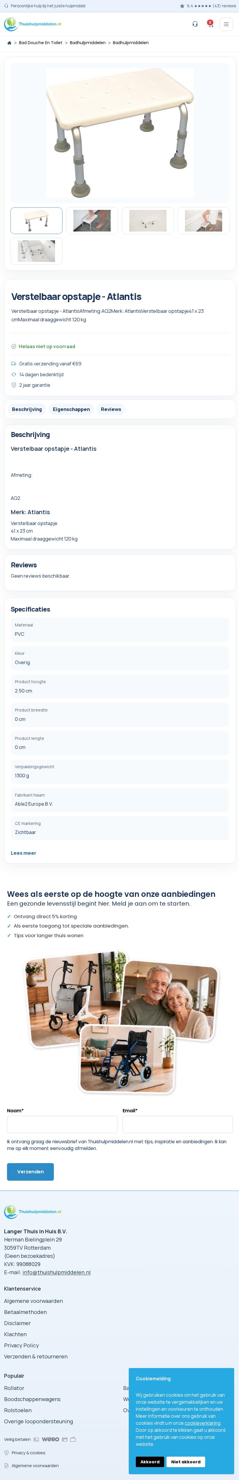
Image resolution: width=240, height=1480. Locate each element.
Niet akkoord (185, 1462)
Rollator (14, 1387)
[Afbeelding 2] (92, 220)
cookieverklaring (202, 1423)
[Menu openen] (226, 24)
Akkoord (150, 1462)
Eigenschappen (71, 409)
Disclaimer (17, 1323)
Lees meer (23, 852)
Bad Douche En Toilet (40, 43)
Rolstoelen (18, 1410)
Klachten (15, 1334)
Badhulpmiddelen (88, 43)
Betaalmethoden (25, 1311)
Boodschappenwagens (32, 1399)
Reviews (111, 409)
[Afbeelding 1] (36, 220)
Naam (15, 1110)
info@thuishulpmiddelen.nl (57, 1272)
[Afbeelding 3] (148, 220)
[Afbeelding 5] (36, 251)
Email (130, 1110)
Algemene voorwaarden (33, 1300)
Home (9, 43)
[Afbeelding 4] (204, 220)
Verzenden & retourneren (36, 1356)
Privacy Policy (21, 1345)
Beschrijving (27, 409)
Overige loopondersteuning (38, 1421)
